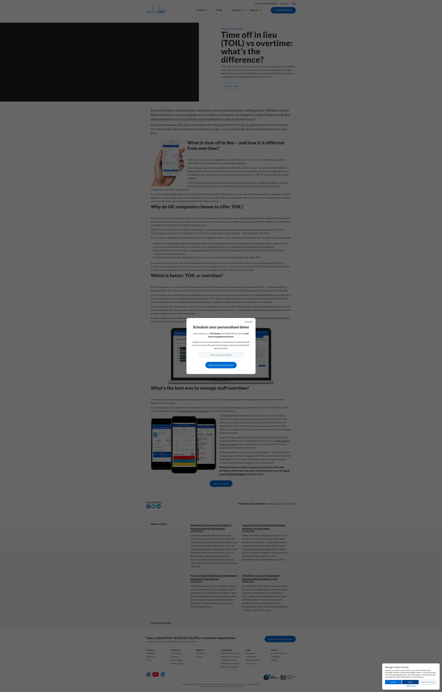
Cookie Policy (411, 686)
